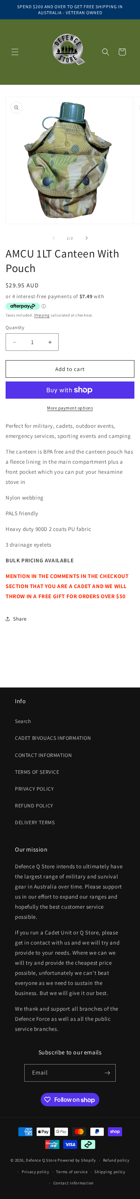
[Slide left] (54, 238)
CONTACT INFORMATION (43, 755)
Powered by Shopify (76, 1160)
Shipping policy (109, 1171)
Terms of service (71, 1171)
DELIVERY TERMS (35, 822)
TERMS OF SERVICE (37, 772)
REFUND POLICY (34, 805)
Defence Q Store (41, 1160)
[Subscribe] (107, 1073)
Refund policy (116, 1160)
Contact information (73, 1183)
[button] (15, 52)
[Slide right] (86, 238)
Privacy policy (35, 1171)
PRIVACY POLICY (34, 788)
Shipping (42, 315)
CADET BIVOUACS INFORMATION (53, 738)
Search (23, 721)
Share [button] (20, 618)
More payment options (70, 408)
